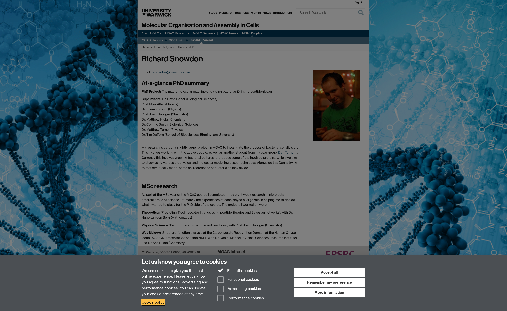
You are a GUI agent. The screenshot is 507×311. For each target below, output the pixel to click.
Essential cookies (241, 270)
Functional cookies (243, 279)
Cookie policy (153, 302)
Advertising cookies (244, 289)
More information (329, 292)
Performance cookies (245, 298)
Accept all (329, 272)
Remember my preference (329, 282)
